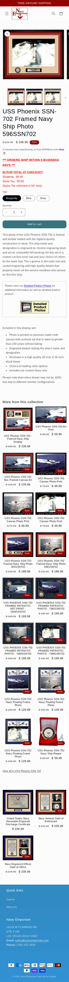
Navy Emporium (28, 977)
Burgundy (11, 198)
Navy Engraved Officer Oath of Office (18, 865)
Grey (43, 198)
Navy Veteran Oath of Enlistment (51, 820)
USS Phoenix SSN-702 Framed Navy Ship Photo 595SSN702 (51, 563)
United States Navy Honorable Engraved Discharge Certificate (18, 821)
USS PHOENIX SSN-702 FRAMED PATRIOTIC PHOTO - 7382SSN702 (50, 605)
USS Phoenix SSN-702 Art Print (51, 428)
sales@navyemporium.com (31, 940)
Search (10, 899)
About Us (11, 907)
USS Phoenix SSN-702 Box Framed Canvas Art (18, 478)
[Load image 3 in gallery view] (52, 97)
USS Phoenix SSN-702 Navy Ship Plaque (51, 752)
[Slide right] (65, 97)
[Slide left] (3, 97)
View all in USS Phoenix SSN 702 (22, 771)
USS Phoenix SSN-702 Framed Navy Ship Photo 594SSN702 (18, 563)
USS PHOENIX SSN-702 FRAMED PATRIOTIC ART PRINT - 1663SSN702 (18, 607)
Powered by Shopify (46, 977)
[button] (6, 13)
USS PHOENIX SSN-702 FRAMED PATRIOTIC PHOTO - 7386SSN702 (50, 650)
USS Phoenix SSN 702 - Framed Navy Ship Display (18, 438)
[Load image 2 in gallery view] (34, 97)
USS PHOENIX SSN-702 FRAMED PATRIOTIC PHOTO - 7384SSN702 (18, 650)
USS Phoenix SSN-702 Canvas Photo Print (51, 480)
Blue (28, 198)
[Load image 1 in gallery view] (16, 97)
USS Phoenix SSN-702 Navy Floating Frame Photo (18, 702)
